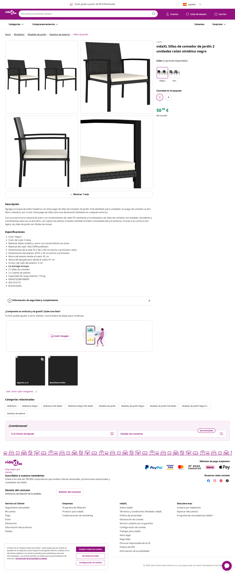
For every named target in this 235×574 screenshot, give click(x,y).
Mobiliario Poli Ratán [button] (52, 406)
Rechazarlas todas (90, 556)
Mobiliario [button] (11, 406)
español (192, 4)
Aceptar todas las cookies (90, 549)
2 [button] (159, 97)
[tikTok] (227, 480)
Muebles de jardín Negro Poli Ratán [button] (196, 406)
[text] (162, 111)
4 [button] (168, 97)
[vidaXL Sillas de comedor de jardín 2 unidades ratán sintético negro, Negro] (41, 77)
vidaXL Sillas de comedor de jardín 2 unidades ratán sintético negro (185, 48)
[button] (92, 4)
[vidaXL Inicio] (10, 12)
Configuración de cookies (133, 527)
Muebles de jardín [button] (107, 406)
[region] (56, 557)
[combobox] (88, 13)
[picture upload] (95, 336)
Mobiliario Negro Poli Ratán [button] (80, 406)
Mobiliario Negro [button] (30, 406)
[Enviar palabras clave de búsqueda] (153, 13)
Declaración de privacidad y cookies (31, 558)
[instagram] (214, 480)
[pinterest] (221, 480)
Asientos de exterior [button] (16, 413)
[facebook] (208, 480)
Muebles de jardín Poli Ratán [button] (163, 406)
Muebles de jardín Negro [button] (132, 406)
